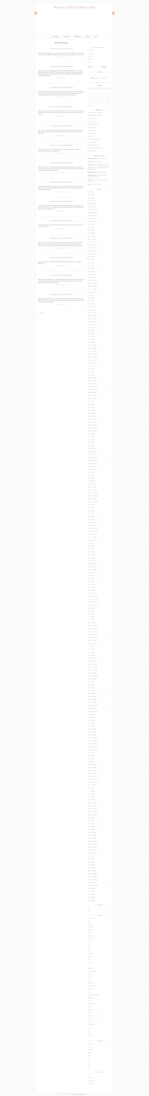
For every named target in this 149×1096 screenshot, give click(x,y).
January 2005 (91, 873)
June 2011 (90, 649)
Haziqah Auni (91, 956)
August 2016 (90, 469)
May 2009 (90, 723)
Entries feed (90, 1077)
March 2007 (90, 800)
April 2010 (90, 690)
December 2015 (91, 493)
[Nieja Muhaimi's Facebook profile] (99, 78)
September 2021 (91, 289)
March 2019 (90, 377)
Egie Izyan (90, 938)
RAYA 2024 (90, 136)
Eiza (89, 941)
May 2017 (90, 442)
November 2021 (91, 283)
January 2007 (91, 805)
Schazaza (90, 1015)
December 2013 (91, 560)
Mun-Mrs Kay (91, 998)
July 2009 (90, 717)
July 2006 (90, 820)
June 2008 (90, 755)
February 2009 (91, 732)
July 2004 (90, 891)
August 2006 (90, 817)
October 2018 (91, 392)
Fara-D (89, 947)
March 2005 (90, 867)
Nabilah (89, 1000)
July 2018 (90, 401)
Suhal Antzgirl (91, 1024)
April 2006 (90, 829)
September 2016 (91, 466)
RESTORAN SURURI (101, 172)
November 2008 (91, 741)
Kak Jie (89, 980)
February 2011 (91, 661)
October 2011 (91, 637)
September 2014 (91, 537)
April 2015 (90, 516)
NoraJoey (90, 1006)
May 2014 (90, 549)
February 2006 (91, 835)
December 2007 (91, 773)
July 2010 (90, 682)
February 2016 (91, 487)
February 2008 (91, 767)
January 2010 (91, 699)
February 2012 (91, 625)
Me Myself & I (77, 36)
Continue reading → (61, 57)
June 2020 (90, 333)
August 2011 (90, 643)
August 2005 (90, 853)
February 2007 (91, 803)
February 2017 (91, 451)
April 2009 (90, 726)
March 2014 (90, 555)
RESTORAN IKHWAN (101, 158)
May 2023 (90, 230)
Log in (89, 1074)
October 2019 (91, 357)
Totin (89, 1067)
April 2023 (90, 233)
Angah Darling (91, 918)
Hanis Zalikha (91, 953)
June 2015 (90, 510)
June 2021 (90, 298)
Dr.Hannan (90, 936)
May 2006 (90, 826)
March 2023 (90, 236)
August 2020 (90, 327)
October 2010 (91, 673)
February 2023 (91, 239)
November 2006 (91, 811)
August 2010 (90, 679)
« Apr (89, 106)
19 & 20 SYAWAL (92, 130)
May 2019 (90, 372)
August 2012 (90, 608)
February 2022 (91, 274)
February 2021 (91, 310)
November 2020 (91, 318)
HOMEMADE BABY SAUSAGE (95, 115)
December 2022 (91, 245)
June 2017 (90, 439)
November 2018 (91, 389)
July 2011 (90, 646)
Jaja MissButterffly (92, 971)
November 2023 (91, 212)
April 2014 (90, 552)
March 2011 (90, 658)
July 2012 (90, 611)
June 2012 (90, 614)
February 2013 (91, 590)
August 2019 (90, 363)
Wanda (89, 1033)
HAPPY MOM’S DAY (93, 124)
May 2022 (90, 265)
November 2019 (91, 354)
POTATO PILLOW (92, 118)
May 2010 (90, 687)
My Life (87, 36)
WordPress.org (91, 1083)
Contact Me (66, 36)
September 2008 (91, 746)
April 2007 (90, 797)
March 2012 (90, 622)
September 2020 (91, 324)
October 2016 (91, 463)
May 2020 (90, 336)
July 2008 (90, 752)
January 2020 (91, 348)
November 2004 (91, 879)
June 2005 (90, 859)
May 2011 (90, 652)
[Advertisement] (74, 23)
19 (99, 99)
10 (92, 96)
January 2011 (91, 664)
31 (92, 104)
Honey (89, 959)
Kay (88, 1064)
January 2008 (91, 770)
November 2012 (91, 599)
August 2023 (90, 221)
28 (105, 101)
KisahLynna (90, 989)
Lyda (89, 992)
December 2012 (91, 596)
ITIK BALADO (91, 121)
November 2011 (91, 634)
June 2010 (90, 684)
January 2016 (91, 490)
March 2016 (90, 484)
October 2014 (91, 534)
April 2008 (90, 761)
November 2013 (91, 563)
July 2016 (90, 472)
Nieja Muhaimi (54, 48)
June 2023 (90, 227)
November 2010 (91, 670)
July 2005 (90, 856)
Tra (88, 1030)
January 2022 (91, 277)
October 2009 (91, 708)
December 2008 (91, 738)
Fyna (89, 950)
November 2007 (91, 776)
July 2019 (90, 366)
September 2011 (91, 640)
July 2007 (90, 788)
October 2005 (91, 847)
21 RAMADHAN (91, 151)
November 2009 (91, 705)
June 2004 (90, 894)
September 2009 (91, 711)
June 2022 (90, 262)
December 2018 (91, 386)
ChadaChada (90, 927)
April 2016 (90, 481)
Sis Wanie (90, 1021)
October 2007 (91, 779)
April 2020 (90, 339)
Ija (88, 965)
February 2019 (91, 380)
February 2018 (91, 416)
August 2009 (90, 714)
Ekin (89, 1061)
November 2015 (91, 496)
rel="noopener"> (99, 82)
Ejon (89, 1058)
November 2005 (91, 844)
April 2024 (90, 197)
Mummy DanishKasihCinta (94, 995)
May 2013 (90, 581)
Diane (89, 1055)
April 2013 (90, 584)
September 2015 (91, 501)
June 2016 (90, 475)
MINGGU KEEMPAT (92, 145)
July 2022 (90, 259)
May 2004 (90, 897)
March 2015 (90, 519)
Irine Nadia (90, 968)
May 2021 (90, 301)
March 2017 (90, 448)
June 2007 (90, 791)
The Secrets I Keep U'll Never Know (74, 7)
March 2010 (90, 693)
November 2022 (91, 248)
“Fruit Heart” (55, 36)
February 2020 (91, 345)
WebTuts (85, 1094)
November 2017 (91, 425)
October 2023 (91, 215)
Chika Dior (90, 1049)
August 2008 (90, 749)
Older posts (41, 313)
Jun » (92, 106)
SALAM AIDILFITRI (93, 142)
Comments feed (91, 1080)
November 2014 (91, 531)
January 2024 (91, 206)
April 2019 (90, 375)
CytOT (89, 933)
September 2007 (91, 782)
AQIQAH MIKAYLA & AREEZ (95, 112)
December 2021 (91, 280)
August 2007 (90, 785)
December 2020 (91, 315)
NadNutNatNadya (91, 1003)
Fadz (89, 944)
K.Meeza (90, 974)
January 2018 (91, 419)
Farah (89, 910)
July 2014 (90, 543)
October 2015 (91, 498)
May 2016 (90, 478)
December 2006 (91, 808)
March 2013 (90, 587)
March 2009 (90, 729)
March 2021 (90, 307)
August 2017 (90, 434)
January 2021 (91, 313)
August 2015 (90, 504)
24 (92, 101)
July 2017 (90, 436)
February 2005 (91, 870)
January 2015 (91, 525)
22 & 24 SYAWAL (92, 127)
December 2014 (91, 528)
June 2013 (90, 578)
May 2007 (90, 794)
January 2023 (91, 242)
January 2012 (91, 628)
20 (102, 99)
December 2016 (91, 457)
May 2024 (90, 194)
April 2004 (90, 900)
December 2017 (91, 422)
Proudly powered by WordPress (68, 1094)
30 (89, 104)
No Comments (69, 48)
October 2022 (91, 251)
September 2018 (91, 395)
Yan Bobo (90, 1036)
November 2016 (91, 460)
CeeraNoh (90, 924)
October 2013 (91, 566)
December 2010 (91, 667)
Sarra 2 (89, 1012)
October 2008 (91, 743)
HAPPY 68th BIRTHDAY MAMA (95, 148)
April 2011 (90, 655)
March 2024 (90, 200)
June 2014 (90, 546)
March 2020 (90, 342)
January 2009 (91, 735)
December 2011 (91, 631)
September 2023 (91, 218)
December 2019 (91, 351)
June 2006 (90, 823)
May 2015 (90, 513)
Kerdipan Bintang (91, 986)
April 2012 (90, 620)
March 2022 (90, 271)
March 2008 (90, 764)
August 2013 (90, 572)
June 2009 (90, 720)
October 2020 (91, 321)
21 (105, 99)
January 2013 (91, 593)
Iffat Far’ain (90, 962)
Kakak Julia (90, 983)
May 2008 (90, 758)
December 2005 (91, 841)
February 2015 (91, 522)
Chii (89, 1046)
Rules (95, 36)
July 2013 (90, 575)
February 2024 (91, 203)
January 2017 (91, 454)
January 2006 (91, 838)
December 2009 (91, 702)
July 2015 (90, 507)
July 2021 (90, 295)
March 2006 (90, 832)
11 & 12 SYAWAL (92, 133)
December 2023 (91, 209)
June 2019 (90, 369)
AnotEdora (90, 1043)
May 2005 (90, 862)
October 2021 (91, 286)
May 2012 (90, 617)
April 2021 (90, 304)
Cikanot (89, 1052)
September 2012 (91, 605)
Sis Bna (89, 1018)
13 (102, 96)
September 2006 (91, 814)
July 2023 (90, 224)
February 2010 (91, 696)
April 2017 (90, 445)
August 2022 (90, 256)
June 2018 (90, 404)
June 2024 (90, 191)
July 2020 (90, 330)
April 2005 (90, 865)
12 (99, 96)
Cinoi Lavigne (91, 930)
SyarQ (89, 1027)
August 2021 (90, 292)
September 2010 (91, 676)
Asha (89, 921)
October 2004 (91, 882)
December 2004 (91, 876)
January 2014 (91, 558)
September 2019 (91, 360)
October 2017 (91, 428)
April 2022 (90, 268)
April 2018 (90, 410)
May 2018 (90, 407)
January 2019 (91, 383)
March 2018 (90, 413)
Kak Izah (90, 977)
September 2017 (91, 431)
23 (89, 101)
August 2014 (90, 540)
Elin (89, 907)
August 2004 (90, 888)
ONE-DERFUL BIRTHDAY (94, 139)
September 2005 (91, 850)
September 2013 (91, 569)
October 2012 (91, 602)
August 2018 (90, 398)
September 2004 (91, 885)
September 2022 (91, 253)
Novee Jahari (90, 1009)
